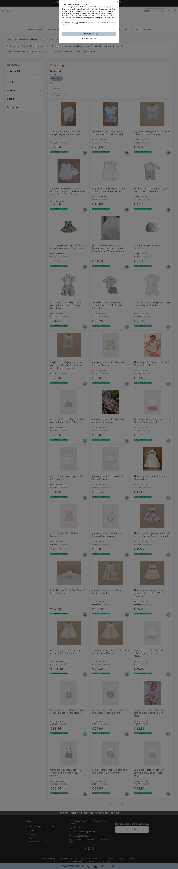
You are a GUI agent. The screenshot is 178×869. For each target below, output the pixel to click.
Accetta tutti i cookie (89, 34)
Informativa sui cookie (92, 23)
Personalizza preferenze (89, 39)
